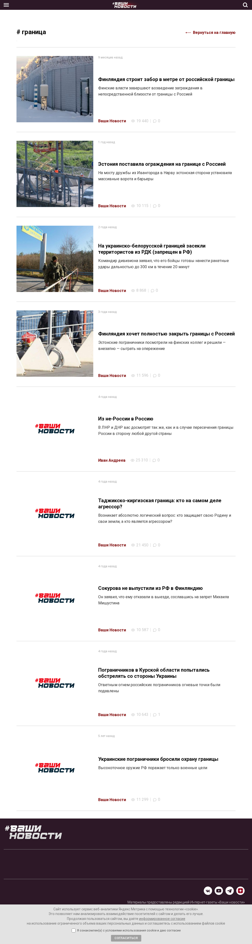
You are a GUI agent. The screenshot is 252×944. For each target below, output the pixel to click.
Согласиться (126, 938)
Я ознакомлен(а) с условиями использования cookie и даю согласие (129, 930)
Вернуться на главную (214, 32)
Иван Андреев (112, 460)
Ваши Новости (112, 121)
